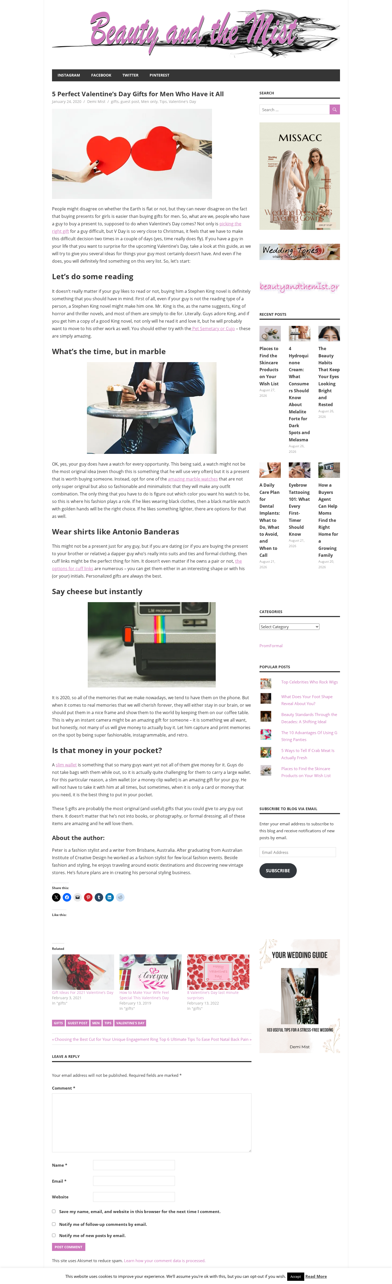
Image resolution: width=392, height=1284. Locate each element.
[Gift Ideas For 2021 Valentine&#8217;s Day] (83, 972)
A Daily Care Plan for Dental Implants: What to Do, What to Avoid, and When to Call (269, 520)
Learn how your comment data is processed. (165, 1260)
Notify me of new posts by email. (92, 1235)
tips (108, 1023)
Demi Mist (96, 101)
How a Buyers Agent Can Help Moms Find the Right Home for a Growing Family (328, 520)
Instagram (69, 75)
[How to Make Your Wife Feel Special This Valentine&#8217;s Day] (150, 972)
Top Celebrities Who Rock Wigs (309, 682)
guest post (130, 101)
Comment (63, 1088)
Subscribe (278, 870)
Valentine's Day (182, 101)
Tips (163, 101)
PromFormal (271, 645)
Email (59, 1181)
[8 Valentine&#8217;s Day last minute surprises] (218, 972)
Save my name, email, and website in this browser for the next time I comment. (140, 1211)
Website (60, 1196)
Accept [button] (295, 1276)
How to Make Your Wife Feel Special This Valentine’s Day (144, 995)
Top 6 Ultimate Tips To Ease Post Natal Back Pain (204, 1039)
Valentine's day (130, 1023)
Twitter (130, 75)
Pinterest (159, 75)
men (96, 1023)
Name (59, 1165)
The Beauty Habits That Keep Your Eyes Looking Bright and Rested (329, 376)
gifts (115, 101)
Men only (149, 101)
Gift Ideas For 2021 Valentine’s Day (82, 992)
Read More (316, 1276)
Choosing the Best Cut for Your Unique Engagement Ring (106, 1039)
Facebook (101, 75)
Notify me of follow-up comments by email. (103, 1224)
